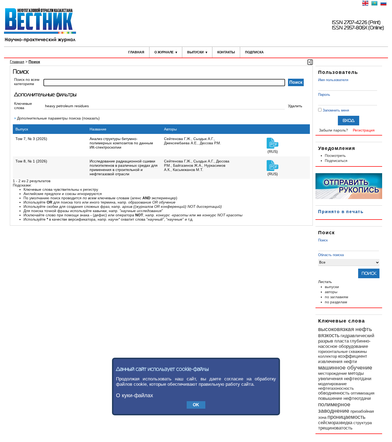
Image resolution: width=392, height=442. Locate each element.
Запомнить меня (336, 110)
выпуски (332, 287)
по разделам (336, 302)
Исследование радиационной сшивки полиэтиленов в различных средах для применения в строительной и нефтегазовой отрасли (124, 167)
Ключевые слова (23, 105)
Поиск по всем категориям (26, 81)
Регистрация (364, 130)
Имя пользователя (333, 80)
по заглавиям (336, 297)
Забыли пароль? (333, 130)
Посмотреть (335, 155)
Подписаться (336, 160)
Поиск (323, 240)
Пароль (324, 95)
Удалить (295, 106)
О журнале (164, 52)
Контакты (226, 52)
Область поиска (331, 255)
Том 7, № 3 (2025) (31, 139)
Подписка (254, 52)
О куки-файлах (134, 395)
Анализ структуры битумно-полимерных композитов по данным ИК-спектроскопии (121, 143)
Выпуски (195, 52)
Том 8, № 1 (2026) (31, 161)
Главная (136, 52)
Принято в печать (341, 211)
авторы (331, 292)
